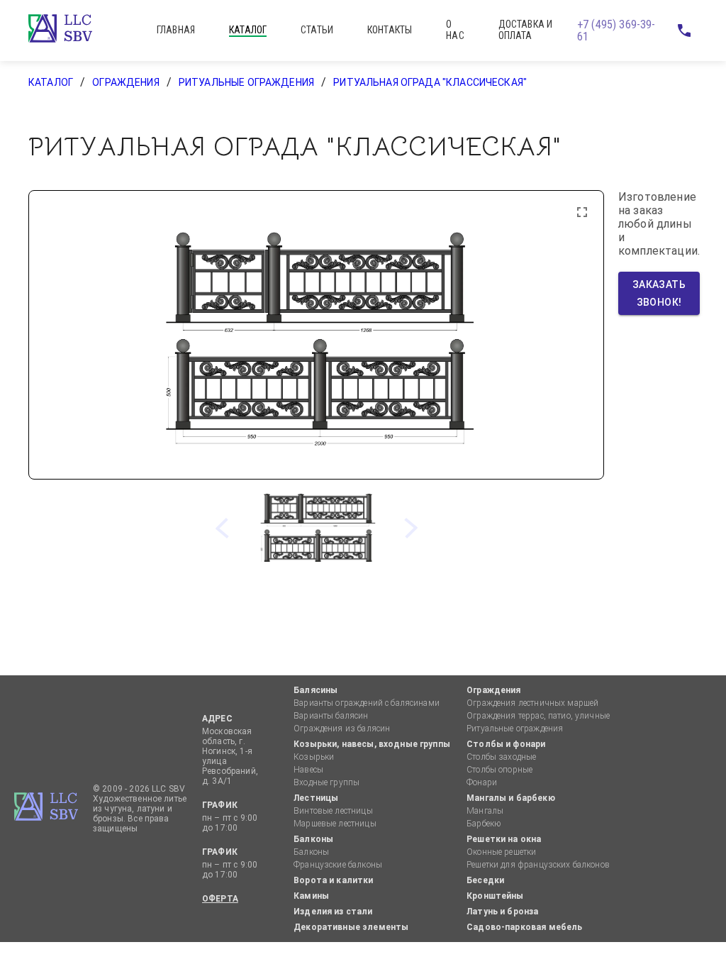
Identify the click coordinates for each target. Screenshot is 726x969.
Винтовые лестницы (333, 811)
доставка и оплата (525, 29)
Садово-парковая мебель (524, 927)
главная (176, 29)
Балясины (315, 690)
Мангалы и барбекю (511, 798)
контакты (389, 29)
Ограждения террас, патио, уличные (538, 716)
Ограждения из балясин (342, 728)
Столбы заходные (501, 757)
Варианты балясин (331, 716)
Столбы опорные (499, 770)
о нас (455, 29)
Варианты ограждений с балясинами (367, 703)
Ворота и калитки (333, 880)
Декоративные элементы (351, 927)
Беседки (485, 880)
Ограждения (126, 82)
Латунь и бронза (502, 912)
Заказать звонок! (660, 293)
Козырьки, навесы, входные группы (372, 744)
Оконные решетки (501, 852)
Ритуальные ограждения (246, 82)
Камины (311, 896)
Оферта (220, 899)
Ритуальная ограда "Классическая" (430, 82)
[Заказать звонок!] (684, 30)
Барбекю (484, 824)
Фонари (482, 782)
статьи (317, 29)
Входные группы (326, 782)
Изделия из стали (333, 912)
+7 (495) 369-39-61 (616, 30)
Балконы (313, 839)
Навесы (308, 770)
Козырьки (314, 757)
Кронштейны (495, 896)
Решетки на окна (504, 839)
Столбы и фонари (506, 744)
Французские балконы (338, 865)
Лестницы (316, 798)
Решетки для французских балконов (538, 865)
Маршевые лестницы (335, 824)
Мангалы (485, 811)
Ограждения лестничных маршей (532, 703)
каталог (248, 29)
